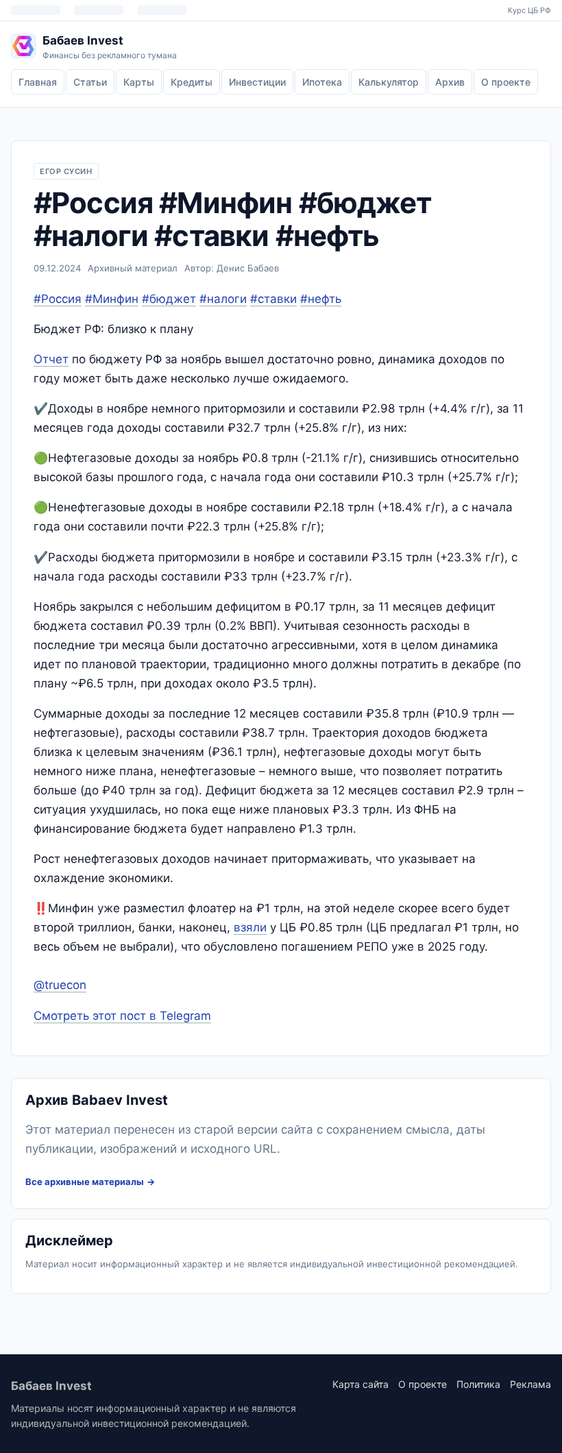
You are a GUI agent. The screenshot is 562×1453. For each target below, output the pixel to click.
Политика (478, 1384)
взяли (250, 927)
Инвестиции (257, 82)
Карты (138, 82)
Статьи (90, 82)
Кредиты (191, 82)
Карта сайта (360, 1384)
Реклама (530, 1384)
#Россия (58, 299)
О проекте (505, 82)
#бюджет (169, 299)
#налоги (223, 299)
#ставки (273, 299)
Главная (38, 82)
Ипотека (322, 82)
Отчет (51, 359)
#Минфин (111, 299)
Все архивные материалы (84, 1181)
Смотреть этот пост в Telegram (122, 1016)
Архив (450, 82)
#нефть (320, 299)
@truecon (60, 985)
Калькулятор (388, 82)
